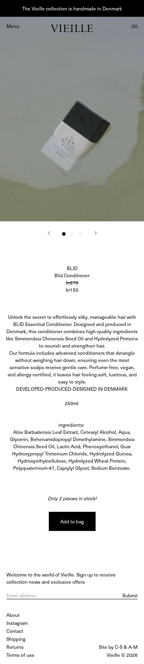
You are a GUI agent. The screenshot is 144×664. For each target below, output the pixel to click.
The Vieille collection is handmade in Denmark (72, 8)
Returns (15, 646)
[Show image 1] (64, 234)
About (13, 614)
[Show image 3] (80, 234)
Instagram (17, 622)
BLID (72, 268)
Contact (14, 630)
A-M (133, 646)
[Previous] (49, 233)
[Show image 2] (72, 234)
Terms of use (20, 654)
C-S (118, 646)
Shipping (16, 638)
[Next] (95, 233)
